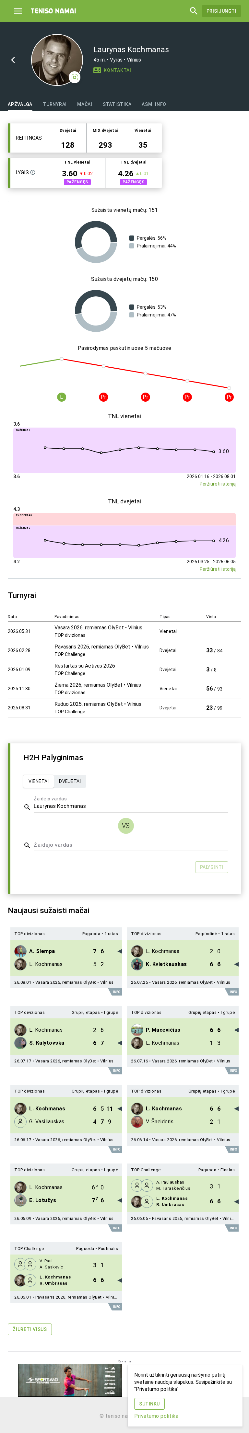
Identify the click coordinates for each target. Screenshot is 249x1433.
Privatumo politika (156, 1416)
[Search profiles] (192, 11)
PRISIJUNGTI (222, 11)
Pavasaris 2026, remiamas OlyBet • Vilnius (194, 1218)
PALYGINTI (212, 867)
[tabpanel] (124, 733)
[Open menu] (18, 11)
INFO (117, 992)
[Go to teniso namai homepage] (53, 11)
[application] (96, 242)
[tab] (20, 104)
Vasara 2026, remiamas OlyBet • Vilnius (74, 982)
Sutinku (149, 1403)
